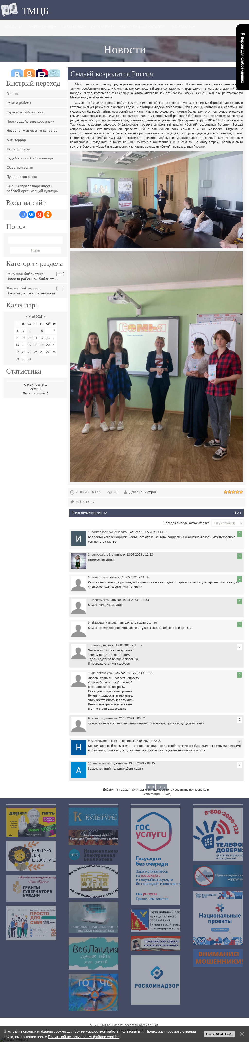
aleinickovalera (101, 673)
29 (17, 359)
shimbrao (97, 718)
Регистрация (151, 794)
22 (17, 352)
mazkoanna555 (103, 763)
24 (29, 352)
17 (29, 345)
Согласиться (219, 1034)
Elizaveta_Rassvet (103, 623)
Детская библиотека (23, 288)
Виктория (150, 492)
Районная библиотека (25, 274)
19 (42, 345)
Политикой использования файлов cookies (83, 1037)
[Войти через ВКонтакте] (31, 214)
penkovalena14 (101, 555)
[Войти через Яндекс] (39, 214)
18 (35, 345)
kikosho (96, 645)
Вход (167, 794)
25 (35, 352)
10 (29, 338)
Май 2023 (35, 317)
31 (29, 359)
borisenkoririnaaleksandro (109, 532)
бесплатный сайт (137, 1025)
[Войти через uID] (23, 214)
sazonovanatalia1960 (105, 741)
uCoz (155, 1025)
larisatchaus (99, 577)
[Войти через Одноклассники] (48, 214)
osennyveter (99, 600)
